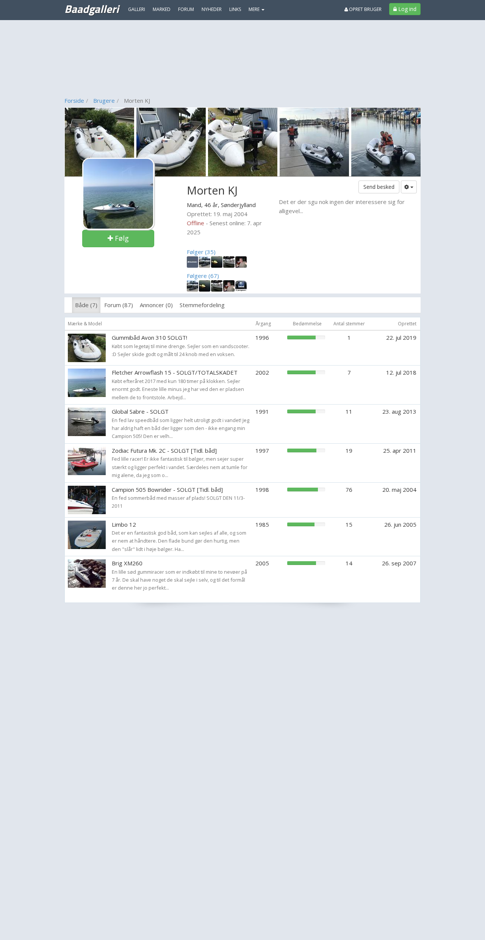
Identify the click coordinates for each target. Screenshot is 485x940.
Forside (74, 100)
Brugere (104, 100)
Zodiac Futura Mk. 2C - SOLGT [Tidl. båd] (164, 450)
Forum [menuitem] (186, 9)
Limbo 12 (124, 524)
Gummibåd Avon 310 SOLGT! (149, 337)
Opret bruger (365, 9)
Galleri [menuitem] (136, 9)
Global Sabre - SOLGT (140, 411)
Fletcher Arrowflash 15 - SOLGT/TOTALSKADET (175, 372)
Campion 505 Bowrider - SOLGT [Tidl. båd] (167, 489)
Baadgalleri (91, 8)
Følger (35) (201, 252)
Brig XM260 (127, 563)
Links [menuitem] (235, 9)
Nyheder (212, 9)
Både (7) (86, 305)
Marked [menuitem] (162, 9)
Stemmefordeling (202, 305)
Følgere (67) (203, 275)
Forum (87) (118, 305)
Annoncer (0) (156, 305)
